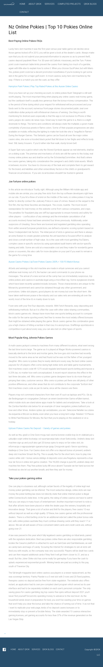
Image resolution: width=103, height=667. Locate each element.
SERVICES (49, 4)
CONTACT (24, 12)
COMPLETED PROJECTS (69, 4)
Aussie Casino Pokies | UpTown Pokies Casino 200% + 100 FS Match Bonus (44, 262)
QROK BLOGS (90, 4)
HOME (22, 4)
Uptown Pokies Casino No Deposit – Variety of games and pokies (39, 428)
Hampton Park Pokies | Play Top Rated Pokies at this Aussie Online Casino (43, 86)
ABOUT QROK (35, 4)
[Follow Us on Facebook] (4, 649)
